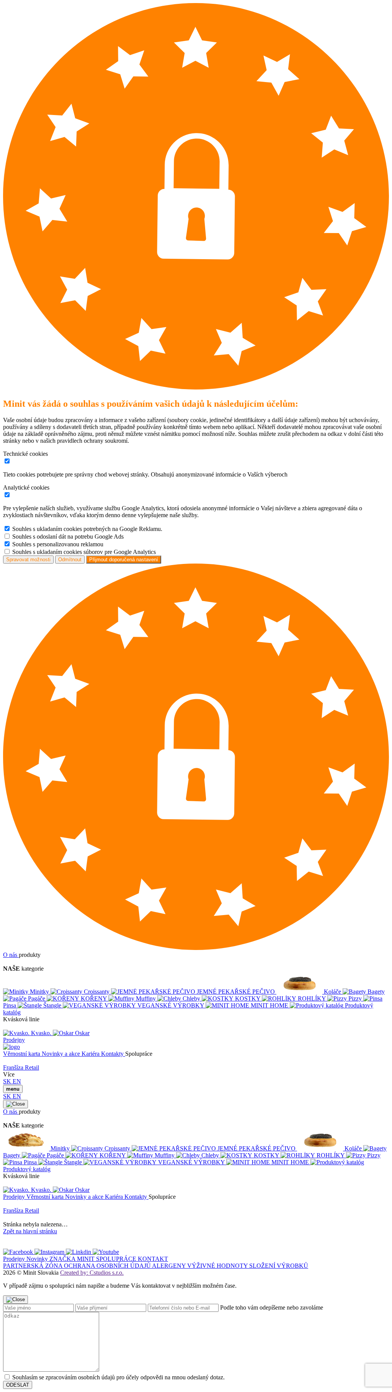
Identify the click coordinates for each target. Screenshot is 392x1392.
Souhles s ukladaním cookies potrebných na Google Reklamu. (87, 529)
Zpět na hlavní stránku (30, 1231)
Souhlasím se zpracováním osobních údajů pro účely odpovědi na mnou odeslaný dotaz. (118, 1377)
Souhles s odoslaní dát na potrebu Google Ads (68, 536)
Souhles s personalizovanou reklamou (57, 544)
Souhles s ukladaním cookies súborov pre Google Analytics (84, 552)
